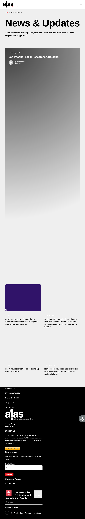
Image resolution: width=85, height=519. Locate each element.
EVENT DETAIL (38, 494)
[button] (81, 4)
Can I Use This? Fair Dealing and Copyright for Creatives (18, 495)
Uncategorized (15, 53)
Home (7, 12)
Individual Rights (51, 365)
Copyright (10, 365)
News (8, 315)
